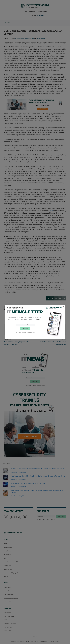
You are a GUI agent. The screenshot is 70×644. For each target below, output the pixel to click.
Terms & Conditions (30, 332)
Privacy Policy (21, 332)
